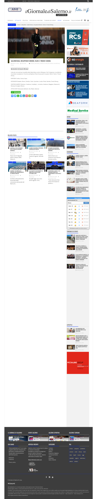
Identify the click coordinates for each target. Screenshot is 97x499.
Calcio (13, 28)
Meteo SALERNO (78, 198)
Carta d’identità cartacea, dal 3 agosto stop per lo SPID (82, 347)
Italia (70, 455)
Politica (25, 20)
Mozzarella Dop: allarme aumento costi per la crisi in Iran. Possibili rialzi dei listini (82, 180)
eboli (84, 452)
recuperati (50, 63)
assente (32, 63)
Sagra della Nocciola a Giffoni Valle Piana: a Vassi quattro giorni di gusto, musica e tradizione (82, 237)
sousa (12, 65)
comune (71, 452)
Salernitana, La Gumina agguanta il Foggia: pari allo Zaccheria (81, 130)
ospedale (71, 458)
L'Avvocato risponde (73, 82)
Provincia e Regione (36, 20)
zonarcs (14, 139)
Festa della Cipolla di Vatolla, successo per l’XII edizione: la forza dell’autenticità (82, 266)
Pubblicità (11, 459)
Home (18, 24)
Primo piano (34, 139)
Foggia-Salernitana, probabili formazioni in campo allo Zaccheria (81, 146)
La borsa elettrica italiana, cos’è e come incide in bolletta (82, 75)
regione (77, 458)
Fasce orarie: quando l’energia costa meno (81, 68)
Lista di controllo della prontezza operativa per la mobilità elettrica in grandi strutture (82, 164)
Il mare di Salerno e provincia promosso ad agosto (36, 148)
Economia (66, 20)
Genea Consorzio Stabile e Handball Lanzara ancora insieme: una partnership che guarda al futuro (82, 138)
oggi (46, 63)
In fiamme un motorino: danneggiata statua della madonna (54, 149)
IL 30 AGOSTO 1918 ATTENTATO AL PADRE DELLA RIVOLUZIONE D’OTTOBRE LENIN (36, 172)
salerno (71, 461)
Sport (59, 20)
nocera (79, 455)
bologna (37, 63)
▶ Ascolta (13, 69)
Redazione (23, 63)
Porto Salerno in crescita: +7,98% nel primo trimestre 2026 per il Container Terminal (82, 172)
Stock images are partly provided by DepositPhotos (18, 495)
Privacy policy (12, 462)
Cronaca (10, 20)
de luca (80, 452)
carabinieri (82, 448)
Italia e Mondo (76, 20)
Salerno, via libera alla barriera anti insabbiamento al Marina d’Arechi (17, 172)
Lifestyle (69, 325)
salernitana (57, 63)
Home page (24, 1)
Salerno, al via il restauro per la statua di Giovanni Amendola (16, 149)
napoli (74, 455)
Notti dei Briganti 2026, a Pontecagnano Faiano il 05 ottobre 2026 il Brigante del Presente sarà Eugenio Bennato (82, 338)
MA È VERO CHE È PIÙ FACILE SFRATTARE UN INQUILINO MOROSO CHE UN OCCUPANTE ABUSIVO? (82, 87)
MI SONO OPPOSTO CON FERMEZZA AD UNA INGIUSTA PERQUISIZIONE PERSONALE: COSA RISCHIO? (81, 94)
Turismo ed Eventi (50, 20)
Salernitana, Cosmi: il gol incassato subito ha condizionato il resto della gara (54, 173)
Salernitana (17, 28)
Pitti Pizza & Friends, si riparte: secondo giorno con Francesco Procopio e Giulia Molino (82, 248)
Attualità (18, 20)
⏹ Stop (26, 69)
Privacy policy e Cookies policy (34, 1)
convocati (42, 63)
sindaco (76, 461)
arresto (71, 448)
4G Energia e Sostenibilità (75, 64)
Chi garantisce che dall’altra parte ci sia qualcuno (81, 330)
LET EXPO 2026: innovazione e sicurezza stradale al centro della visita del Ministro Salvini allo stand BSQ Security (82, 189)
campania (76, 448)
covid (76, 452)
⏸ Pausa (20, 69)
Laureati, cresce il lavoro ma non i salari (82, 156)
